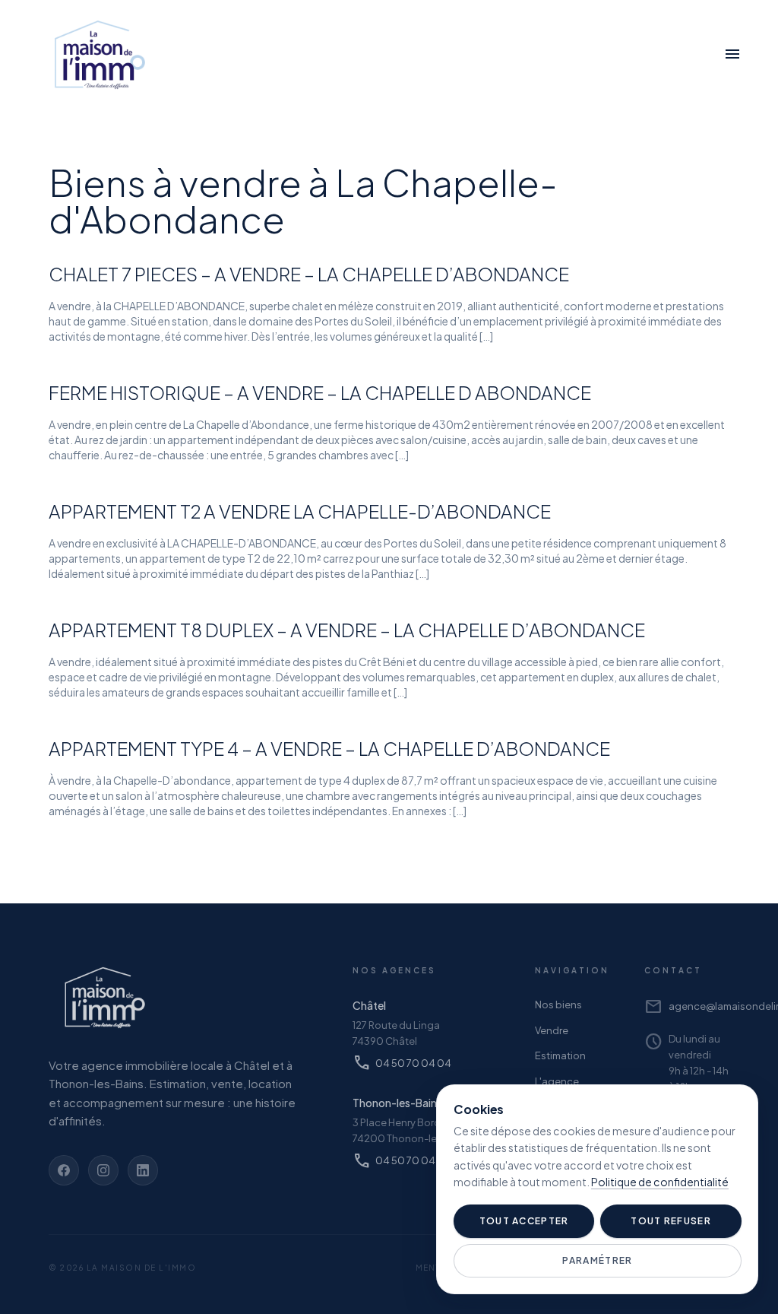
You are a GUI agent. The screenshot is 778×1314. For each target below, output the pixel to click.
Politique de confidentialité (660, 1182)
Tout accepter (524, 1221)
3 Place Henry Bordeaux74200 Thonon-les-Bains (413, 1130)
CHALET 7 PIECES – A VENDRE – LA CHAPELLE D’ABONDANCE (309, 273)
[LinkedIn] (143, 1170)
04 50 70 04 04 (402, 1063)
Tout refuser (671, 1221)
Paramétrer (597, 1260)
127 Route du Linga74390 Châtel (396, 1033)
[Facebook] (64, 1170)
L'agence (557, 1081)
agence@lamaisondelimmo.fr (686, 1007)
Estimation (560, 1055)
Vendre (551, 1030)
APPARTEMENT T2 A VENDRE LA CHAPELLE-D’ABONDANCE (300, 511)
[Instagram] (103, 1170)
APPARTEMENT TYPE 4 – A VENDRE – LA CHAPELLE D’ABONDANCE (329, 748)
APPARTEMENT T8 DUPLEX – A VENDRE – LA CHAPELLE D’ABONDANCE (347, 629)
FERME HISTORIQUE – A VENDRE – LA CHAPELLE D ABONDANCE (320, 392)
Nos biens (558, 1004)
